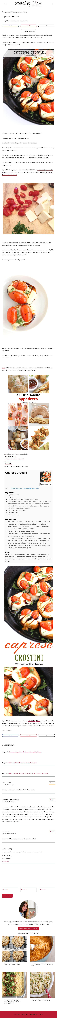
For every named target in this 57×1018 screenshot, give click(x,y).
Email (23, 890)
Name (5, 890)
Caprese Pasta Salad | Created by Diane (22, 763)
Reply (52, 783)
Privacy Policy (38, 1014)
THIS (3, 368)
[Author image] (3, 21)
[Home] (2, 12)
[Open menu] (5, 3)
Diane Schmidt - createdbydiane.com (25, 488)
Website (43, 890)
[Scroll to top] (53, 1012)
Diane (8, 21)
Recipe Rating (7, 856)
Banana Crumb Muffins (12, 964)
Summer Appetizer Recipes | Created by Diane (25, 752)
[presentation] (14, 949)
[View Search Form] (52, 4)
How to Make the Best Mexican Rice (42, 965)
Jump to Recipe (29, 31)
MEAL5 (4, 783)
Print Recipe (46, 484)
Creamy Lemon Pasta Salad (41, 1000)
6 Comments (24, 21)
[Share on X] (46, 26)
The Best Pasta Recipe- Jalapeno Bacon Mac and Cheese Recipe (12, 1002)
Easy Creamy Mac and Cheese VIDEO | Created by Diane (28, 774)
